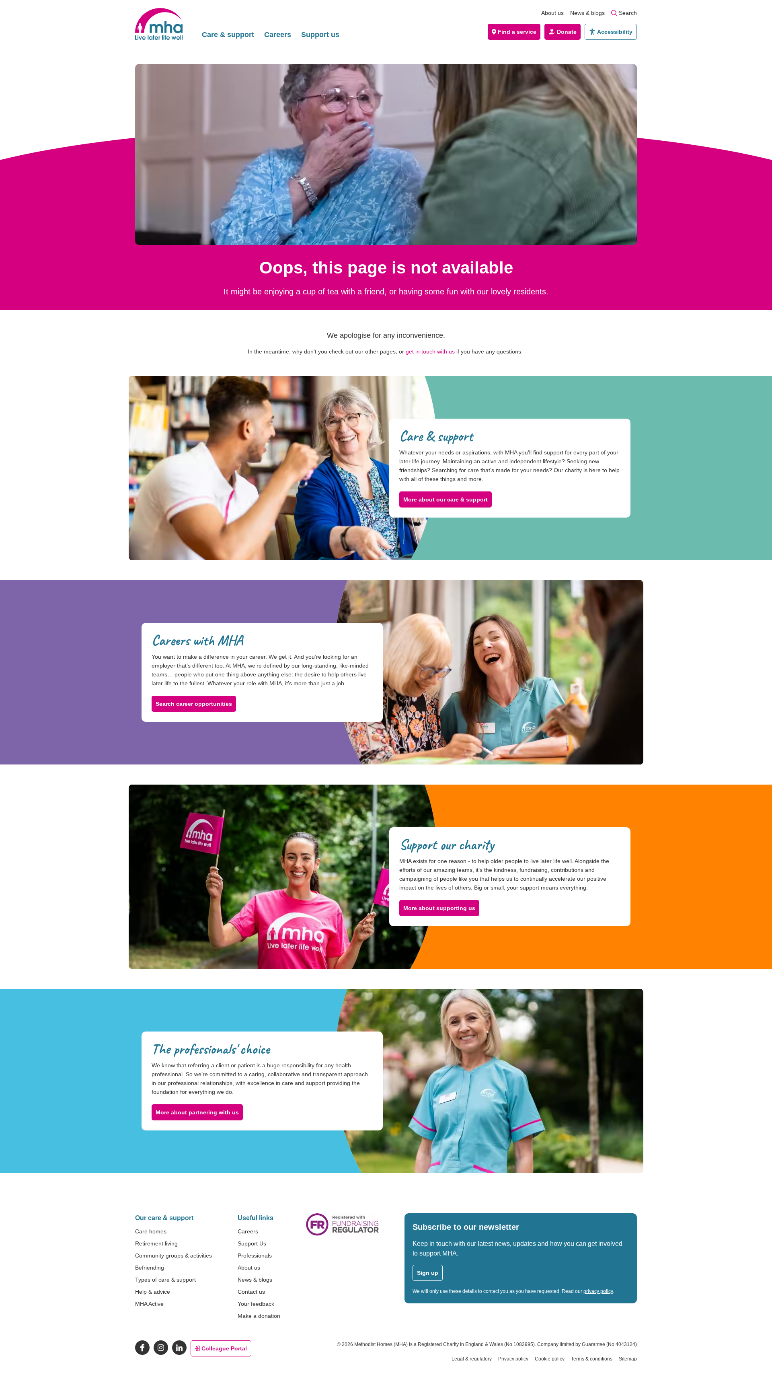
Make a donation (259, 1316)
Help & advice (152, 1291)
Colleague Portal (224, 1348)
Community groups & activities (173, 1255)
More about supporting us (439, 908)
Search (628, 13)
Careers (277, 35)
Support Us (252, 1243)
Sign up (427, 1273)
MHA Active (149, 1304)
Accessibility (614, 32)
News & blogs (587, 13)
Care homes (150, 1231)
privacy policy (598, 1291)
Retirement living (156, 1243)
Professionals (255, 1255)
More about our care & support (445, 499)
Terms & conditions (591, 1359)
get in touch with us (430, 351)
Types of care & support (165, 1279)
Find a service (517, 32)
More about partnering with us (197, 1112)
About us (552, 13)
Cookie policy (550, 1359)
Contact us (251, 1291)
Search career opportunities (194, 704)
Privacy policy (513, 1359)
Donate (567, 32)
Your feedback (256, 1304)
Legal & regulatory (472, 1359)
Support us (320, 35)
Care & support (228, 35)
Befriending (149, 1267)
